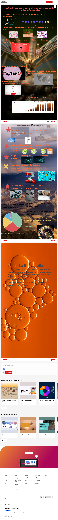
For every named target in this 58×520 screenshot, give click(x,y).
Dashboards (6, 477)
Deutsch (8, 498)
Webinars (36, 478)
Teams (26, 483)
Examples (36, 477)
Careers (46, 475)
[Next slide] (5, 408)
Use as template (9, 372)
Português (11, 498)
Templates (16, 489)
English (6, 498)
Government (26, 478)
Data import (16, 484)
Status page (36, 485)
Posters (6, 485)
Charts (6, 480)
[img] (32, 22)
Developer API (37, 483)
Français (18, 498)
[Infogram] (4, 2)
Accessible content (18, 478)
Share (5, 121)
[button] (37, 25)
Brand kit (16, 477)
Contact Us (7, 496)
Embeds (16, 475)
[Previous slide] (3, 408)
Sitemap (36, 486)
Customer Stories (37, 475)
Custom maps (17, 486)
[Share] (4, 372)
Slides (5, 483)
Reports (6, 475)
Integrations (16, 487)
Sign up (55, 2)
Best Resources (37, 480)
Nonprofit (26, 480)
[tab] (27, 18)
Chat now (12, 496)
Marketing (26, 475)
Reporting (26, 477)
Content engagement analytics (18, 481)
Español (15, 498)
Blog (45, 477)
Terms (6, 510)
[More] (55, 6)
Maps (5, 478)
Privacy (9, 510)
